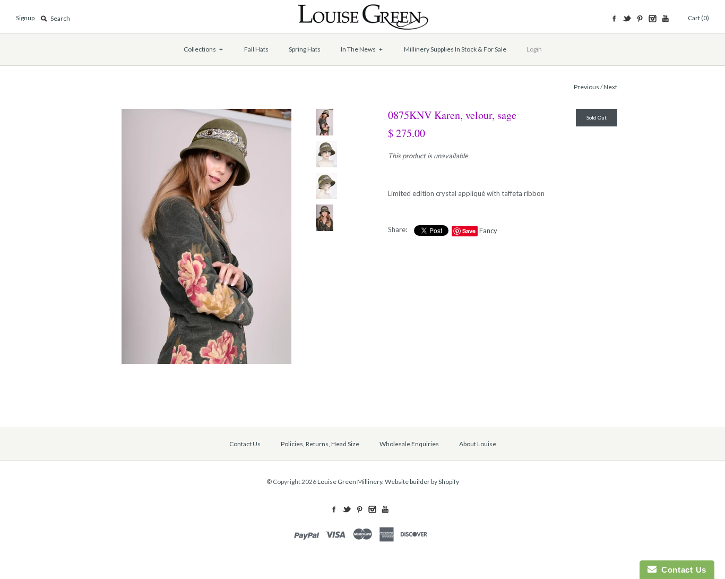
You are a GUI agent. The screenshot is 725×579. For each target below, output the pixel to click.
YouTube (665, 18)
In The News (362, 49)
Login (534, 49)
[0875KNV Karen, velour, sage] (206, 114)
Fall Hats (256, 49)
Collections (203, 49)
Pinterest (639, 18)
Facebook (614, 18)
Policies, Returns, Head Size (320, 444)
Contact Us (245, 444)
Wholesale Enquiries (409, 444)
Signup (25, 18)
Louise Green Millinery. (350, 482)
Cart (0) (698, 18)
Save (469, 231)
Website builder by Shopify (422, 482)
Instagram (652, 18)
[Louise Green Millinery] (363, 9)
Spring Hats (305, 49)
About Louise (477, 444)
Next (610, 87)
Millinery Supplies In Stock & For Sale (455, 49)
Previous (586, 87)
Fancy (488, 230)
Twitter (627, 18)
